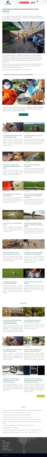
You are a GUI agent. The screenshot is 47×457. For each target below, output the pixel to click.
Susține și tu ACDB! (23, 114)
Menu (45, 1)
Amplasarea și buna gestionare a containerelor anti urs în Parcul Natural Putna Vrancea (11, 380)
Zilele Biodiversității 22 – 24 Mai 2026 (10, 427)
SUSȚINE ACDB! (25, 2)
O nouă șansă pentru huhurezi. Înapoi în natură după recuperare (17, 415)
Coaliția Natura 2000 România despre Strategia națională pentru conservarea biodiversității (12, 322)
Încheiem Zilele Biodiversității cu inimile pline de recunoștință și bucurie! (18, 425)
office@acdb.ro (5, 448)
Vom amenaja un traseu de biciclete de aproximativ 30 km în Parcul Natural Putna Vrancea (22, 430)
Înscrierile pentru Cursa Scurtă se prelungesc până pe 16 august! (16, 412)
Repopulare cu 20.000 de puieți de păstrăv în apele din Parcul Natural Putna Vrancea (21, 432)
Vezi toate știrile (41, 396)
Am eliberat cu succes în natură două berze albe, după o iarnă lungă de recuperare (33, 195)
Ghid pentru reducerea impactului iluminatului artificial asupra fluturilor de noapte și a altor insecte (34, 380)
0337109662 (6, 445)
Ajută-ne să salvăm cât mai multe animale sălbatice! (18, 74)
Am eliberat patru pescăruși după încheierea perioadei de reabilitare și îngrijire (33, 225)
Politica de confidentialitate (7, 449)
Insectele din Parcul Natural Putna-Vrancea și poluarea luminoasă (17, 417)
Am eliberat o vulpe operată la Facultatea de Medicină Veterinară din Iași (12, 166)
